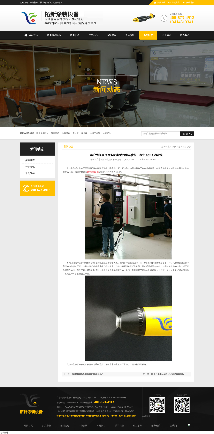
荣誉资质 (155, 425)
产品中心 (46, 425)
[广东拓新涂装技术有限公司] (31, 415)
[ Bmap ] (113, 407)
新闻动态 (37, 149)
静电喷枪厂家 (93, 172)
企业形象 (137, 425)
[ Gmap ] (121, 407)
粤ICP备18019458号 (117, 398)
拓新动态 (30, 160)
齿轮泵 (75, 133)
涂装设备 (66, 133)
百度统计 (129, 407)
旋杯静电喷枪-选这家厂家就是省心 (87, 374)
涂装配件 (107, 133)
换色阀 (84, 133)
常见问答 (30, 173)
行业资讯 (30, 167)
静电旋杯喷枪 (42, 133)
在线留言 (176, 2)
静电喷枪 (55, 133)
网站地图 (190, 2)
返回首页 (28, 425)
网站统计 (4, 433)
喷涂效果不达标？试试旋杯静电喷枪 (167, 374)
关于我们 (119, 425)
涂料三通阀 (95, 133)
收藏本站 (161, 2)
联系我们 (174, 425)
